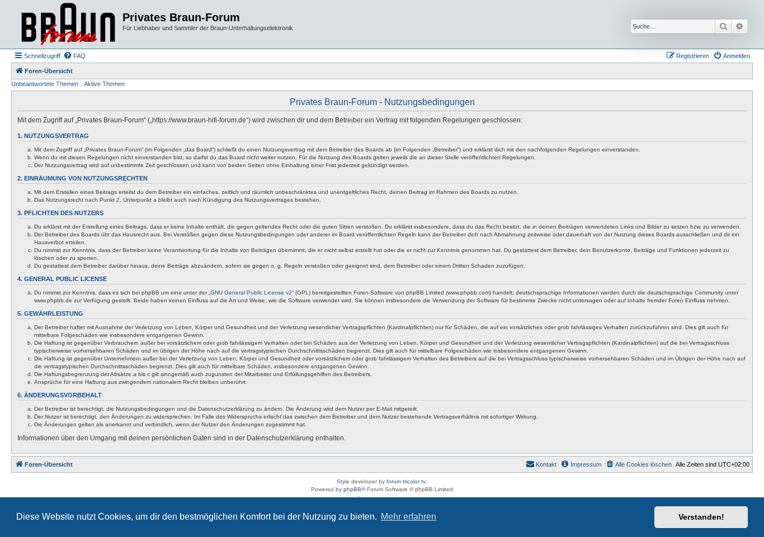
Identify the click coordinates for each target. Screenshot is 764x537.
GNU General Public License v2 (251, 292)
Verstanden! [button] (701, 516)
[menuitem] (74, 56)
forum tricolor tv (406, 481)
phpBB (352, 489)
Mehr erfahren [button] (408, 516)
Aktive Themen (104, 83)
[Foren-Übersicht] (68, 24)
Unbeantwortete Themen (44, 83)
